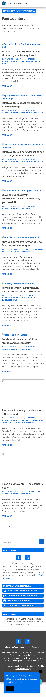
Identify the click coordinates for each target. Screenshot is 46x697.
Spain (28, 61)
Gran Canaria (32, 420)
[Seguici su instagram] (27, 641)
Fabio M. (31, 59)
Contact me (36, 647)
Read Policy (18, 682)
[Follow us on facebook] (18, 557)
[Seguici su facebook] (18, 641)
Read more (7, 86)
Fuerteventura (18, 61)
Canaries (6, 61)
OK (10, 688)
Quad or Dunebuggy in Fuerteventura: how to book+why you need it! (21, 198)
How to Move (23, 252)
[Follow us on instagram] (27, 557)
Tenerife (30, 423)
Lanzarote (7, 300)
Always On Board (17, 3)
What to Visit (37, 113)
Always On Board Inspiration (16, 647)
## (39, 491)
